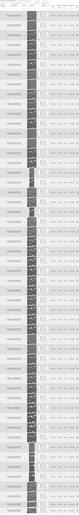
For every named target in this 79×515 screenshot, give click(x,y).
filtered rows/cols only (16, 3)
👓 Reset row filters (36, 3)
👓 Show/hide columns (45, 3)
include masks (45, 1)
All (3, 7)
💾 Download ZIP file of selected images (24, 0)
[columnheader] (24, 5)
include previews (37, 1)
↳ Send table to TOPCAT (26, 3)
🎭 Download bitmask (43, 16)
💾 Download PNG (43, 24)
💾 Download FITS (43, 13)
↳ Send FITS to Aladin (43, 17)
